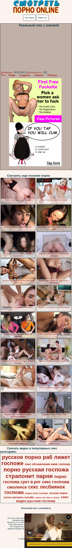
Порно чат (42, 18)
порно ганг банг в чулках (47, 497)
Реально (52, 75)
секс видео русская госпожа (42, 499)
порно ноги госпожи (36, 493)
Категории (29, 18)
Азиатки (38, 75)
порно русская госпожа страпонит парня (36, 472)
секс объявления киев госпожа (47, 464)
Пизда (12, 75)
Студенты (24, 75)
